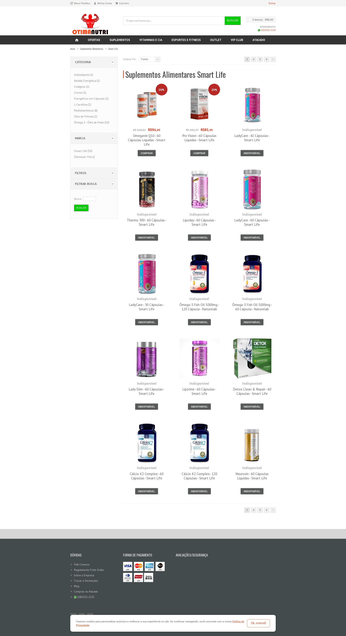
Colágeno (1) (81, 86)
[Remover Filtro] (84, 157)
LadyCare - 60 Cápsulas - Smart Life (252, 222)
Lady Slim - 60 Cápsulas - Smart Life (147, 391)
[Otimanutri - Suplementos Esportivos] (90, 23)
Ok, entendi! (258, 623)
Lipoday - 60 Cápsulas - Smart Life (199, 222)
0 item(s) (262, 19)
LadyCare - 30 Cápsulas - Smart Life (146, 307)
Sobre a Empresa (84, 575)
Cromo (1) (80, 92)
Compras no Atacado (86, 591)
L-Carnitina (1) (82, 104)
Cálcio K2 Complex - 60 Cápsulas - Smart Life (146, 476)
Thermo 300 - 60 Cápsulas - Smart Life (147, 222)
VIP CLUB (237, 40)
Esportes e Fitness (186, 40)
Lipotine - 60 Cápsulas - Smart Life (199, 391)
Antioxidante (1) (83, 75)
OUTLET (215, 40)
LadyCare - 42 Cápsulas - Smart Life (252, 138)
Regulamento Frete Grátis (89, 570)
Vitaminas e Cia (150, 40)
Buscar (232, 20)
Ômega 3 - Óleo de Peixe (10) (91, 122)
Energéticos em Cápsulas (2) (91, 98)
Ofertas (94, 40)
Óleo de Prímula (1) (85, 116)
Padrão (144, 59)
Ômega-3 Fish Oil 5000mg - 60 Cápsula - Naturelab (252, 307)
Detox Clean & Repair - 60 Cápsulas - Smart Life (252, 391)
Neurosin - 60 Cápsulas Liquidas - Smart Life (252, 476)
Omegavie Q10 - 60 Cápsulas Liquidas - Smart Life (146, 140)
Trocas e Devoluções (86, 580)
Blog (76, 586)
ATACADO (258, 40)
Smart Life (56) (83, 151)
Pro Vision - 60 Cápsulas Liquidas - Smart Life (199, 138)
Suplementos (120, 40)
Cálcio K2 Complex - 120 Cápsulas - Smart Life (199, 476)
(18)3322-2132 (268, 30)
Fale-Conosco (82, 564)
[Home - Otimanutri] (76, 39)
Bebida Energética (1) (87, 80)
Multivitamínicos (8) (85, 110)
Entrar (272, 3)
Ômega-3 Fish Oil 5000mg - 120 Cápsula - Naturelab (199, 307)
